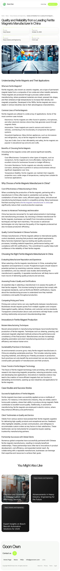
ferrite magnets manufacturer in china (35, 203)
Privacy (46, 565)
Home (3, 15)
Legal (55, 565)
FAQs (22, 560)
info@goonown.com (33, 560)
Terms (50, 565)
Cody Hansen (6, 32)
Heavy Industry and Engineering (17, 15)
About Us (40, 565)
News (7, 15)
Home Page (7, 560)
